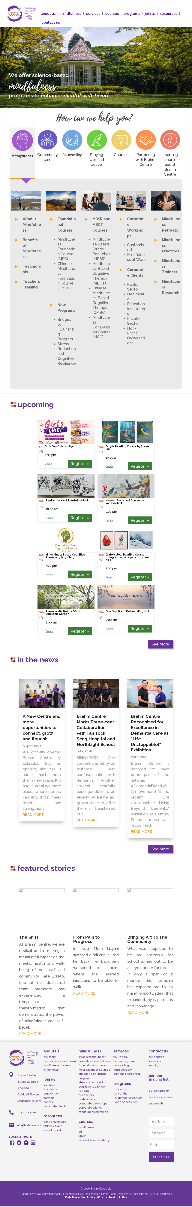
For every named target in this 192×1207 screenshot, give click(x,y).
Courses (121, 154)
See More (160, 644)
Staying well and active (96, 159)
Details (48, 463)
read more (33, 815)
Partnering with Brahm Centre (145, 159)
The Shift (28, 937)
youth (82, 1136)
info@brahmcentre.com (32, 1125)
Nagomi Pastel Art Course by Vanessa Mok (125, 502)
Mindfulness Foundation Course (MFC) (66, 249)
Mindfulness (22, 156)
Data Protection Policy (80, 1197)
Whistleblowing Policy (112, 1197)
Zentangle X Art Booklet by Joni (67, 500)
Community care (47, 157)
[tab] (22, 153)
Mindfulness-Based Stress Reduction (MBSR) (101, 249)
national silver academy (94, 1140)
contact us (51, 22)
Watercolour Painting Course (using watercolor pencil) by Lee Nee (127, 557)
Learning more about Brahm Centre (170, 164)
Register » (80, 463)
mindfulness (87, 1127)
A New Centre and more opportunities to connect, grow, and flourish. (42, 727)
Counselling (72, 155)
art (80, 1131)
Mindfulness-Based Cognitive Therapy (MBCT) (101, 273)
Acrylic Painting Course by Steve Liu (127, 448)
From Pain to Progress (86, 939)
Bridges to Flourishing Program (66, 329)
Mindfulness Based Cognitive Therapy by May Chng (65, 556)
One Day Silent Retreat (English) (127, 611)
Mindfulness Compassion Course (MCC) (101, 327)
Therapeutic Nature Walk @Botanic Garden (63, 612)
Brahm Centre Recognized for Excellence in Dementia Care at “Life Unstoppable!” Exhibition (149, 733)
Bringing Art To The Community (147, 939)
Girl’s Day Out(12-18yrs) (60, 446)
